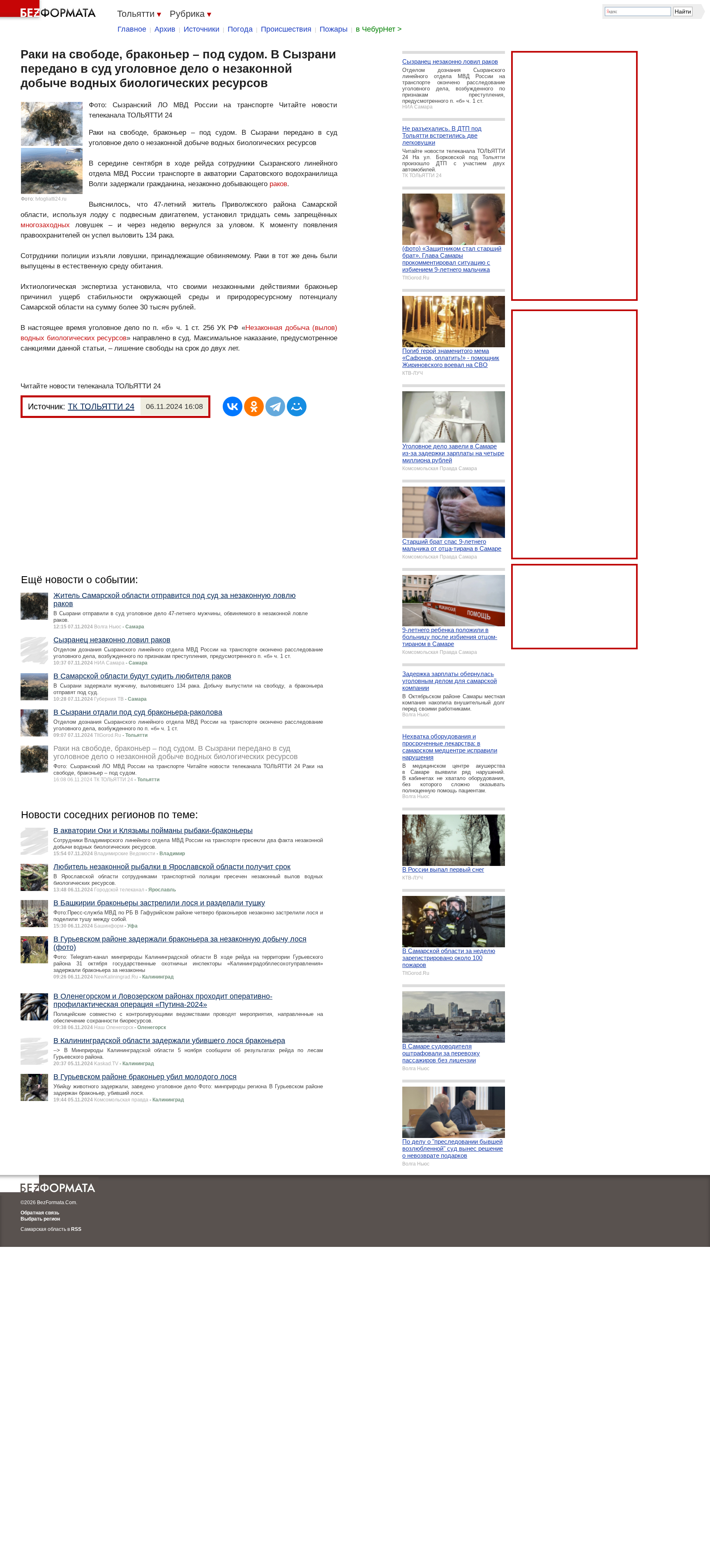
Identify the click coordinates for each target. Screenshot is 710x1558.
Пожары (334, 29)
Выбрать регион (40, 1219)
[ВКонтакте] (232, 406)
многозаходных (45, 225)
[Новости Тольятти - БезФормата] (49, 10)
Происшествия (286, 29)
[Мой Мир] (297, 406)
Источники (201, 29)
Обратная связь (40, 1213)
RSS (76, 1229)
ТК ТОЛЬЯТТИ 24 (101, 406)
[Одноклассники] (254, 406)
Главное (132, 29)
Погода (240, 29)
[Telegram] (275, 406)
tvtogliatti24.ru (51, 199)
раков (278, 184)
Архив (164, 29)
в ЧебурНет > (379, 29)
